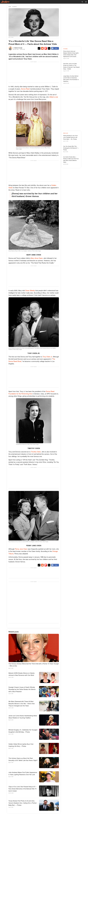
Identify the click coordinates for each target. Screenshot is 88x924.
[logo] (5, 2)
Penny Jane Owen (21, 549)
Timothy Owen (36, 451)
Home (10, 6)
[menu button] (86, 2)
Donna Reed (25, 89)
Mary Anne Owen (37, 258)
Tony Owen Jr (47, 356)
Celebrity (14, 6)
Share (56, 48)
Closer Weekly (30, 290)
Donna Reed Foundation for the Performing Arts (31, 392)
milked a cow (53, 97)
